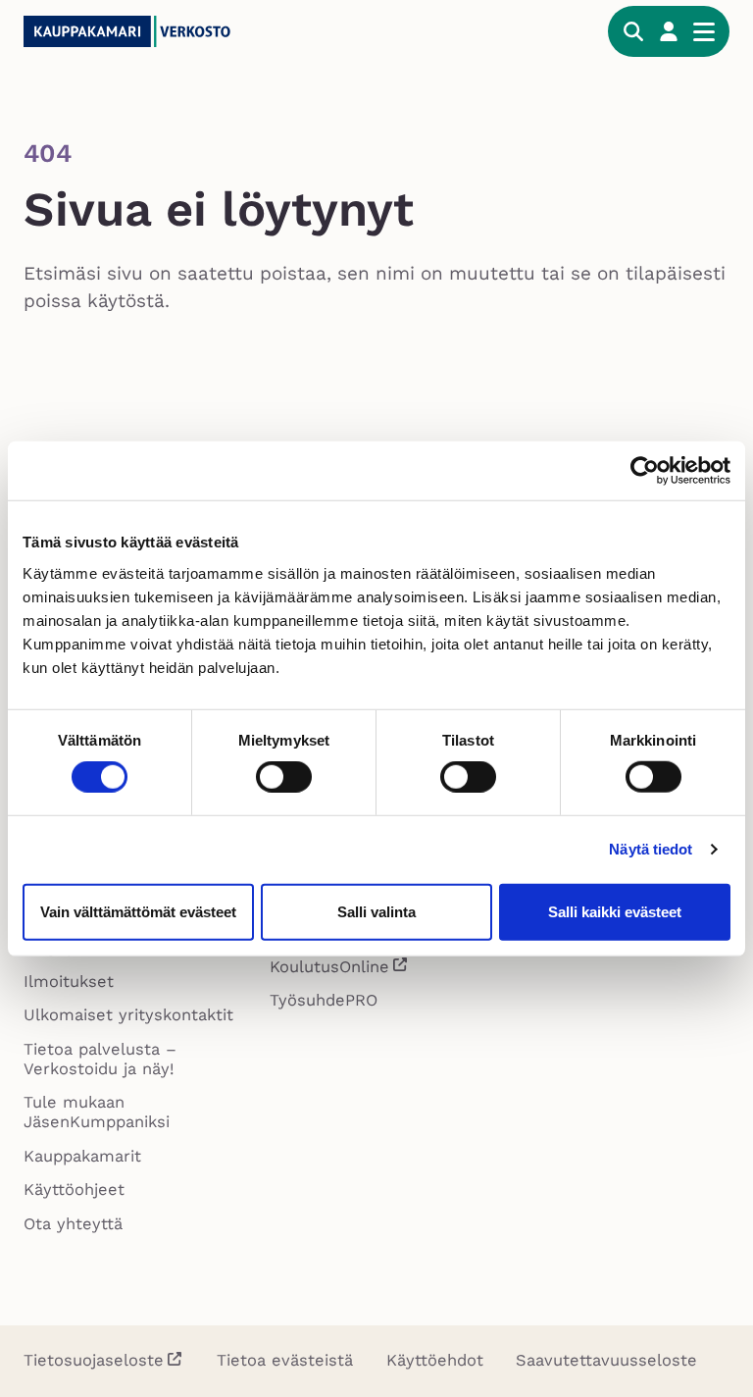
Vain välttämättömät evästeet (138, 911)
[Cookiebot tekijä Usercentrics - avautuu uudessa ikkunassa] (644, 471)
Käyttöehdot (434, 1360)
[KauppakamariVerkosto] (171, 31)
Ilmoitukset (69, 981)
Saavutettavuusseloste (606, 1360)
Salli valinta (376, 911)
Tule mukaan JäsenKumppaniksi (97, 1112)
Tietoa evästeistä (285, 1360)
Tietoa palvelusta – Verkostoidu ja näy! (100, 1059)
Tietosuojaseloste (94, 1360)
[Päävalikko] (704, 31)
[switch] (284, 777)
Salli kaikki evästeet (614, 911)
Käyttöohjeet (74, 1189)
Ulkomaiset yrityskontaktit (128, 1015)
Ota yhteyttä (73, 1224)
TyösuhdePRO (323, 1000)
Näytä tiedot (650, 849)
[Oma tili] (668, 31)
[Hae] (633, 31)
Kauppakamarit (82, 1156)
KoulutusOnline (340, 969)
